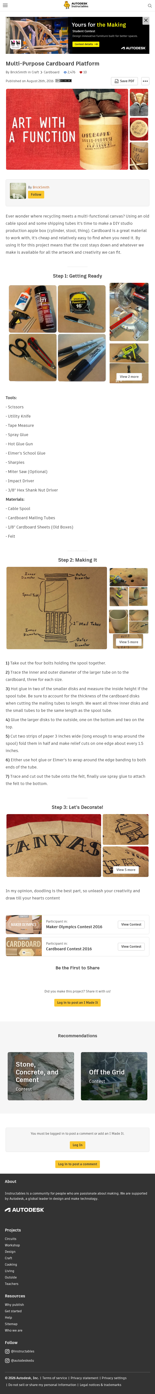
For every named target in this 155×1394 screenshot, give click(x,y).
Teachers (11, 1284)
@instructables (22, 1351)
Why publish (14, 1304)
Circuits (10, 1239)
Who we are (13, 1330)
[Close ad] (145, 21)
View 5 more (128, 642)
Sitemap (11, 1324)
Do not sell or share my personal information (42, 1385)
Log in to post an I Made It (77, 1002)
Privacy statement (84, 1378)
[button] (5, 6)
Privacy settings (114, 1378)
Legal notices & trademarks (100, 1385)
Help (8, 1317)
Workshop (12, 1245)
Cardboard (52, 72)
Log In (78, 1145)
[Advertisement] (77, 35)
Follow (36, 194)
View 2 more (129, 376)
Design (10, 1251)
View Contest (131, 924)
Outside (11, 1277)
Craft (35, 72)
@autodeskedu (22, 1360)
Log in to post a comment (77, 1164)
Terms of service (54, 1378)
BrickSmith (18, 72)
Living (9, 1271)
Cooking (11, 1264)
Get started (13, 1311)
